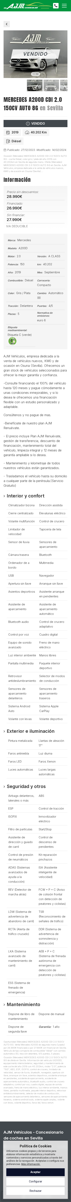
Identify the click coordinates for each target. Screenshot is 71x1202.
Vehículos (7, 24)
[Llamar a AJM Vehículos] (56, 5)
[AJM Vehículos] (28, 5)
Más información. (30, 1164)
